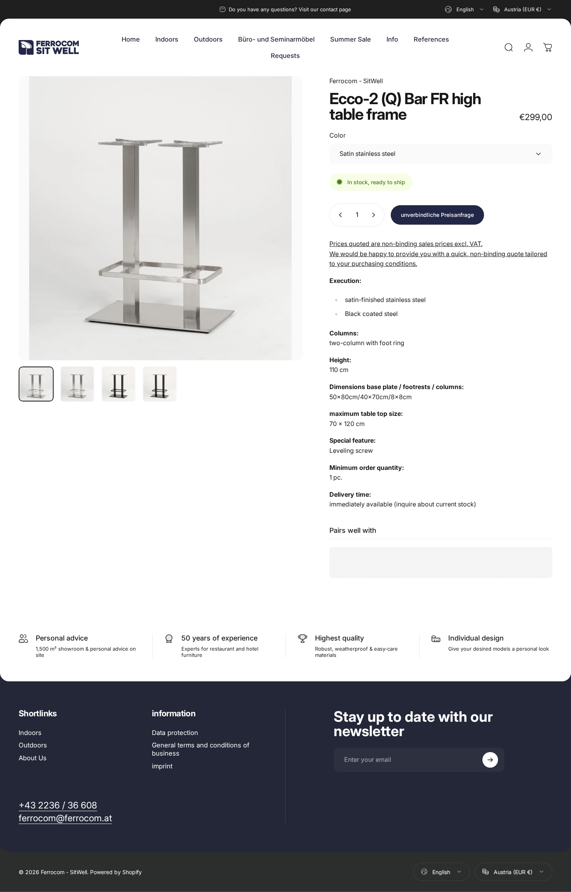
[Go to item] (36, 384)
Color (337, 135)
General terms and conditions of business (200, 749)
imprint (162, 766)
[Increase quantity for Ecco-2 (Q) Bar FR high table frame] (375, 215)
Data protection (175, 733)
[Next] (282, 232)
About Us (33, 758)
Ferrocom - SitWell (356, 81)
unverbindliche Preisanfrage (437, 214)
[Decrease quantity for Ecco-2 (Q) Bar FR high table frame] (339, 215)
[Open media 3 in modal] (161, 218)
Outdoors (33, 745)
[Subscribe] (490, 760)
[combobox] (465, 9)
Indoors (30, 733)
